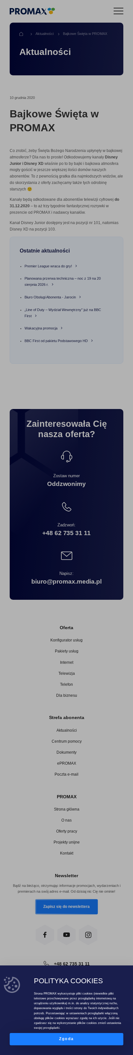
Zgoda (66, 1039)
